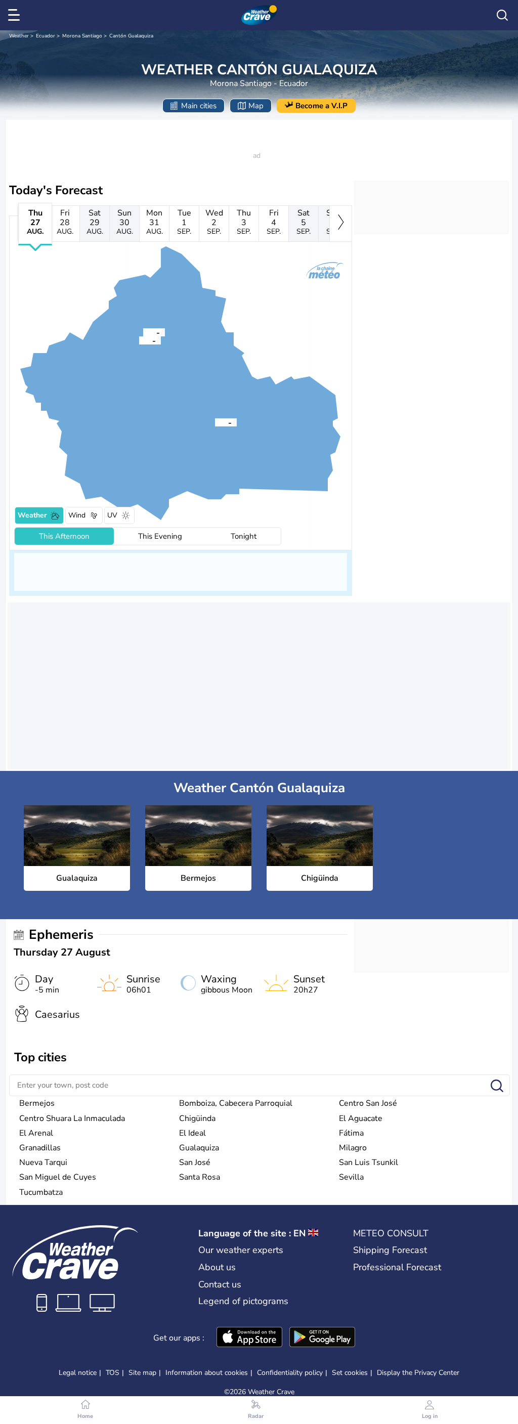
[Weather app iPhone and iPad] (249, 1338)
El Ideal (192, 1133)
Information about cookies (206, 1372)
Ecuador (45, 35)
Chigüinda (197, 1118)
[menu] (16, 15)
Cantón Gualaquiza (131, 35)
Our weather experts (240, 1250)
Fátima (351, 1133)
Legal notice (78, 1372)
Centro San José (368, 1103)
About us (217, 1267)
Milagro (353, 1147)
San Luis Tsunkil (368, 1162)
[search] (502, 15)
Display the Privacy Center (418, 1373)
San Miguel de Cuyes (57, 1177)
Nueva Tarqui (43, 1162)
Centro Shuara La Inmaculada (72, 1118)
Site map (142, 1372)
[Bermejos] (139, 340)
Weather (19, 35)
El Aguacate (360, 1118)
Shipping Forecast (390, 1250)
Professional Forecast (397, 1267)
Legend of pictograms (243, 1301)
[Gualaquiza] (215, 422)
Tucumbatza (41, 1192)
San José (194, 1162)
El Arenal (36, 1133)
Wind (76, 515)
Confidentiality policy (290, 1372)
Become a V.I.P (321, 106)
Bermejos (37, 1103)
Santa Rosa (199, 1177)
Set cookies (350, 1373)
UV (112, 515)
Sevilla (351, 1177)
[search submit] (497, 1086)
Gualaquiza (199, 1147)
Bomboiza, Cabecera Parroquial (235, 1103)
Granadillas (40, 1147)
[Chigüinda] (143, 332)
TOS (112, 1372)
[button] (215, 422)
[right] (340, 223)
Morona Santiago (82, 35)
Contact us (219, 1284)
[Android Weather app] (322, 1338)
